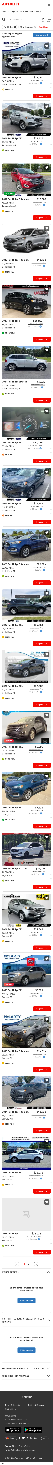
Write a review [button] (26, 1300)
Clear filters (43, 27)
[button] (43, 19)
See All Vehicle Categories (17, 1423)
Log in (45, 1438)
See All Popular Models (16, 1419)
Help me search (42, 35)
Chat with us (10, 1409)
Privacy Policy (24, 1446)
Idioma (11, 1438)
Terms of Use (10, 1446)
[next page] (36, 1264)
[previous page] (17, 1264)
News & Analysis (12, 1405)
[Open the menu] (49, 4)
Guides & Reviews (36, 1405)
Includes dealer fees (36, 80)
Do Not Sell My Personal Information (20, 1450)
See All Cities (11, 1416)
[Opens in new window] (13, 1430)
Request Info (41, 96)
